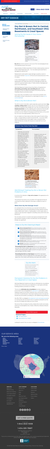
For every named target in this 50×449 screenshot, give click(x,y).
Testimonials (34, 390)
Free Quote (44, 13)
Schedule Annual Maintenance (10, 1)
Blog (20, 392)
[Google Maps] (20, 410)
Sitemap (41, 445)
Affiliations (21, 400)
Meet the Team (22, 396)
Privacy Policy (28, 445)
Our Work (19, 13)
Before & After (34, 394)
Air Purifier (9, 400)
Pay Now (36, 13)
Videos (32, 398)
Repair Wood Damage (6, 29)
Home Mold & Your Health (24, 318)
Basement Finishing (11, 391)
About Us (12, 13)
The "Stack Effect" (22, 316)
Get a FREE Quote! (32, 312)
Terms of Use (35, 445)
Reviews (33, 392)
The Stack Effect (5, 37)
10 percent (27, 75)
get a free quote (25, 418)
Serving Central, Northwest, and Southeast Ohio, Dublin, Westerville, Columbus (36, 2)
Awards (20, 404)
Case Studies (34, 388)
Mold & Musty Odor (6, 41)
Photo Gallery (34, 396)
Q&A (20, 394)
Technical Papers (23, 402)
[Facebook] (23, 410)
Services (5, 13)
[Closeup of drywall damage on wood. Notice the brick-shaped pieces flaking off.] (32, 44)
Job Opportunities (23, 398)
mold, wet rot (35, 290)
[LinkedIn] (27, 410)
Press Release (22, 405)
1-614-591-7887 (25, 428)
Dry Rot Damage (5, 33)
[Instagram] (25, 410)
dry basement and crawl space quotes (38, 298)
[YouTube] (30, 410)
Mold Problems (6, 25)
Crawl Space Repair (11, 393)
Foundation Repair (11, 395)
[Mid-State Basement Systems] (8, 11)
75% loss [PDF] (28, 185)
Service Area (28, 13)
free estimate (41, 322)
